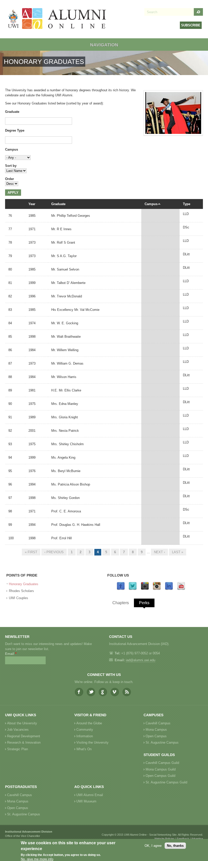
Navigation (104, 44)
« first (31, 552)
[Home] (57, 19)
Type (186, 204)
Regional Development (23, 736)
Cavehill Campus (158, 723)
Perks (144, 603)
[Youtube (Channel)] (181, 589)
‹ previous (54, 552)
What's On (84, 749)
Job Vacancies (18, 729)
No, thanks (175, 846)
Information (84, 736)
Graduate (12, 112)
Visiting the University (92, 742)
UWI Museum (86, 801)
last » (177, 552)
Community (84, 729)
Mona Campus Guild (161, 769)
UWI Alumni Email (89, 795)
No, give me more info (37, 859)
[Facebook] (121, 589)
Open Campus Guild (160, 776)
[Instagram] (157, 589)
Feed (127, 692)
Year (31, 204)
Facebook (79, 692)
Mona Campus (156, 729)
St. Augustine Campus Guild (166, 782)
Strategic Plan (17, 749)
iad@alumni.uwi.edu (140, 660)
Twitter (91, 692)
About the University (22, 723)
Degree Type (14, 130)
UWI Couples (18, 598)
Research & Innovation (24, 742)
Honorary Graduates (23, 584)
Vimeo (115, 692)
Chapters (120, 603)
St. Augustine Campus (162, 742)
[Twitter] (133, 589)
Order (9, 179)
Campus (11, 149)
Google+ (103, 692)
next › (159, 552)
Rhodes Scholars (21, 591)
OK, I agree (153, 846)
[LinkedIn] (169, 589)
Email (10, 654)
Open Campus (156, 736)
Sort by (10, 166)
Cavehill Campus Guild (162, 763)
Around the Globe (89, 723)
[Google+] (145, 589)
